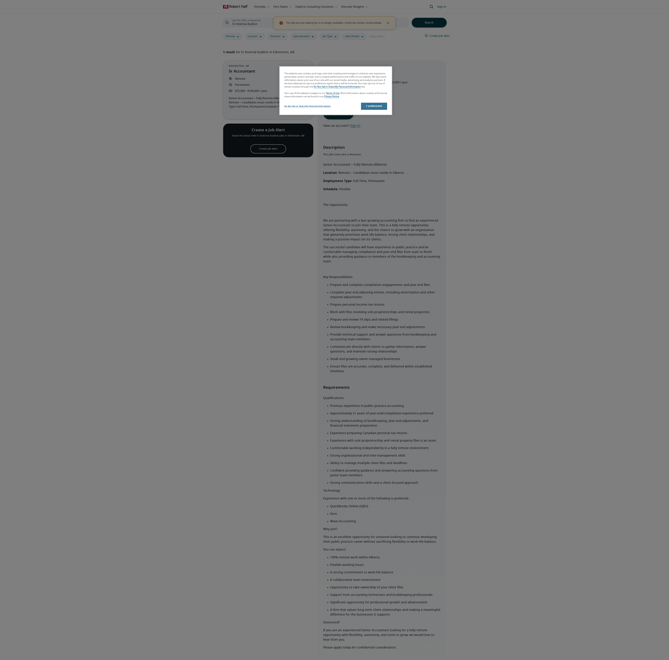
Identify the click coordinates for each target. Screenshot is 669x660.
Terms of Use (332, 93)
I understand (374, 106)
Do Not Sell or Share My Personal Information (337, 87)
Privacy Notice (331, 97)
